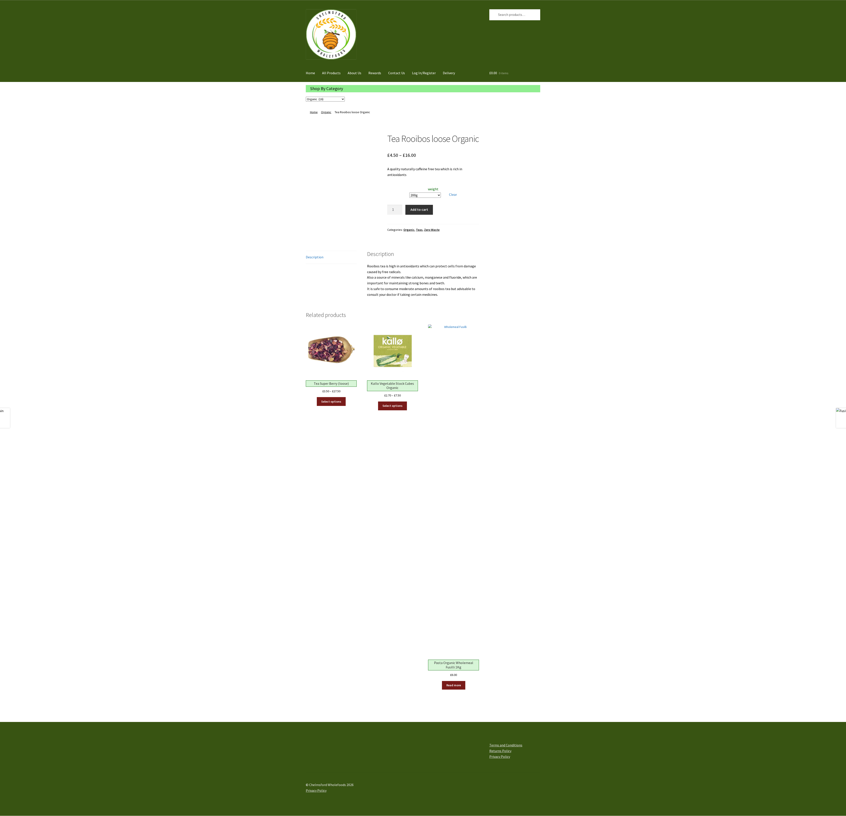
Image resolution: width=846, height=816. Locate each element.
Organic (326, 112)
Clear (453, 194)
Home (310, 73)
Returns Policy (500, 751)
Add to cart (419, 209)
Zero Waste (432, 230)
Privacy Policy (499, 756)
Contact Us (396, 73)
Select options (331, 401)
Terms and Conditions (505, 745)
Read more (453, 685)
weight (433, 189)
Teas (419, 230)
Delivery (449, 73)
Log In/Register (424, 73)
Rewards (374, 73)
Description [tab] (314, 257)
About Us (354, 73)
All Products (331, 73)
